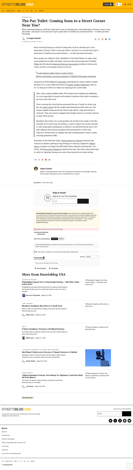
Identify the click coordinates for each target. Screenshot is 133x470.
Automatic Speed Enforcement (50, 349)
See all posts (27, 397)
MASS (19, 11)
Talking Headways (27, 372)
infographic (62, 82)
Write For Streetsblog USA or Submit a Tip (14, 442)
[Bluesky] (129, 420)
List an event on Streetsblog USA (11, 453)
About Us (4, 431)
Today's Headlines (27, 303)
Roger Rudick (30, 361)
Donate (41, 11)
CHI (36, 11)
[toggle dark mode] (119, 4)
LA (24, 11)
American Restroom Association (66, 64)
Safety (24, 326)
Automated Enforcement (29, 279)
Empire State (10, 11)
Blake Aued (30, 315)
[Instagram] (120, 420)
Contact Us (5, 450)
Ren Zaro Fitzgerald (33, 295)
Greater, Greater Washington (78, 85)
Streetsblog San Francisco (31, 349)
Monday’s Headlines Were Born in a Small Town (42, 306)
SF (27, 11)
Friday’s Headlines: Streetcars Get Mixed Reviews (43, 329)
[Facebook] (110, 420)
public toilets (48, 107)
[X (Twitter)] (115, 420)
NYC (3, 11)
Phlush (36, 64)
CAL (31, 11)
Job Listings (5, 446)
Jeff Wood (29, 386)
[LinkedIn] (124, 420)
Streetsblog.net (27, 17)
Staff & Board (6, 435)
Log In (107, 4)
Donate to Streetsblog (8, 439)
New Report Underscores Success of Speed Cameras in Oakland (49, 352)
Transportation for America (71, 141)
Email (55, 201)
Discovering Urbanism (52, 149)
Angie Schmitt (35, 38)
